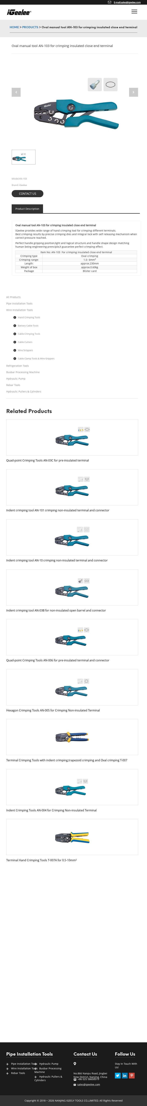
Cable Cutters (25, 342)
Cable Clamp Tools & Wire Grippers (36, 358)
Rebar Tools (13, 385)
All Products (13, 297)
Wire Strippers (25, 350)
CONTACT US (27, 194)
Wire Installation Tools (19, 310)
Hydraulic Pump (15, 378)
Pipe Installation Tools (19, 303)
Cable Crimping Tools (29, 333)
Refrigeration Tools (17, 365)
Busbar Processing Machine (23, 372)
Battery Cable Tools (28, 325)
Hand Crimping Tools (29, 317)
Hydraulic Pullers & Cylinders (23, 391)
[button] (133, 92)
